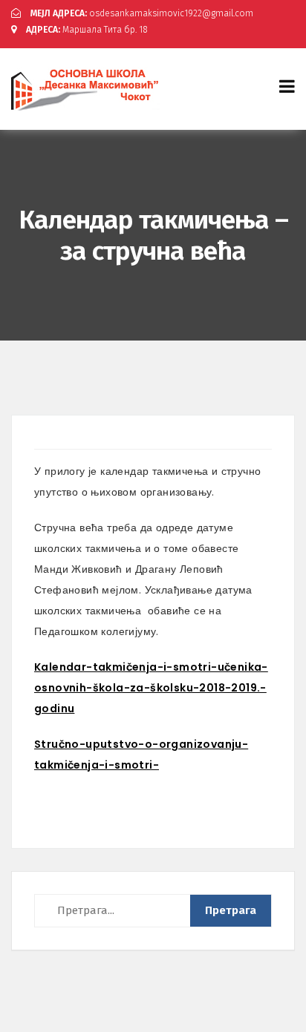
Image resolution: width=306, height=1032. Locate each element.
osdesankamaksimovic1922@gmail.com (141, 13)
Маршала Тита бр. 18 (87, 29)
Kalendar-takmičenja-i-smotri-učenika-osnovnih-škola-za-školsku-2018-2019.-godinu (151, 688)
